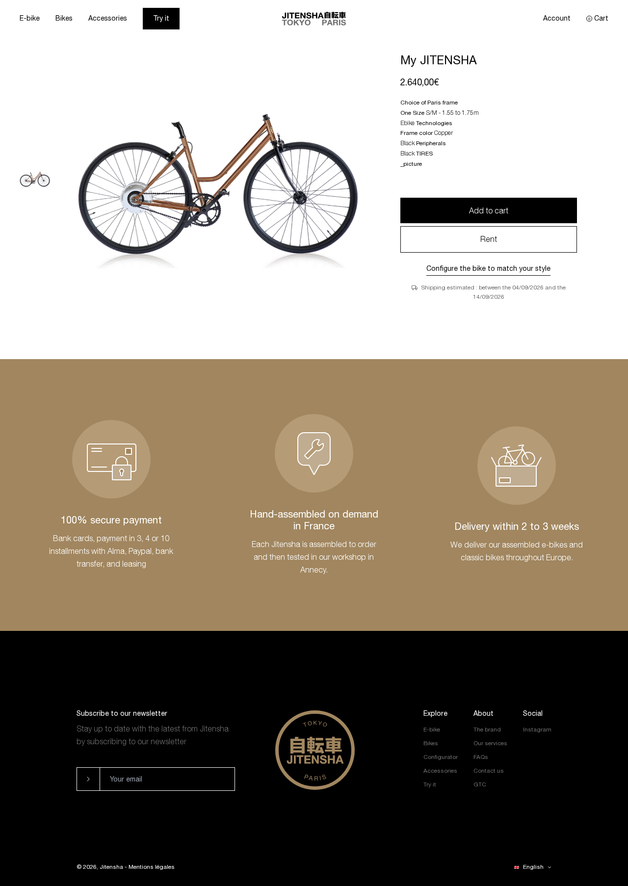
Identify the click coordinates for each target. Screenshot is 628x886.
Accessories (107, 18)
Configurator (440, 757)
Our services (490, 743)
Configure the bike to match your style (488, 268)
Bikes (64, 18)
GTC (479, 784)
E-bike (30, 18)
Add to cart (488, 210)
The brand (487, 729)
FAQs (480, 757)
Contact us (488, 770)
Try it (161, 18)
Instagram (537, 729)
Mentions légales (152, 866)
